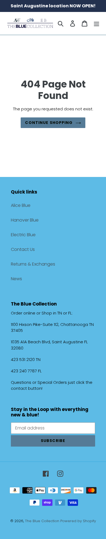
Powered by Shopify (78, 521)
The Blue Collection (42, 521)
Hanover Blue (25, 220)
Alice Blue (20, 205)
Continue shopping (49, 122)
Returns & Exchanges (33, 264)
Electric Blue (23, 235)
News (16, 279)
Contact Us (23, 249)
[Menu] (96, 23)
